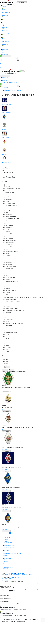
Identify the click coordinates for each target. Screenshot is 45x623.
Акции (4, 371)
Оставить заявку (4, 601)
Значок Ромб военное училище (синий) (11, 487)
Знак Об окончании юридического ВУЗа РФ (12, 467)
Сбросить (11, 369)
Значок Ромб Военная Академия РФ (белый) (12, 447)
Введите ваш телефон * (5, 598)
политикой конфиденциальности (35, 603)
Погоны (4, 35)
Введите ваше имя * (4, 595)
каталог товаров (5, 76)
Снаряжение (5, 15)
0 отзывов (4, 389)
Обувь (3, 9)
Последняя (18, 532)
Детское (4, 47)
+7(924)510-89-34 (20, 573)
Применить (5, 369)
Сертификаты (5, 41)
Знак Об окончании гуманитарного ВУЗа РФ (12, 507)
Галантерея (5, 44)
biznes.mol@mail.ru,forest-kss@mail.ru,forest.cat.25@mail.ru (19, 574)
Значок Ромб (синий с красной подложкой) (12, 527)
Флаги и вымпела (6, 23)
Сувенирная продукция (7, 20)
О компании (5, 49)
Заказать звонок (6, 56)
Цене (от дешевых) (11, 371)
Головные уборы (6, 12)
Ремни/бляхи (5, 30)
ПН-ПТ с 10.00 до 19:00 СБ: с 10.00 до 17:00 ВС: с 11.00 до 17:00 (11, 579)
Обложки (4, 38)
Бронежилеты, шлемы (7, 18)
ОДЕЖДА (4, 6)
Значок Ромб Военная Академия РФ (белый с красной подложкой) (17, 427)
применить (7, 367)
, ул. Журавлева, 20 (11, 576)
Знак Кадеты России (7, 407)
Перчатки (4, 27)
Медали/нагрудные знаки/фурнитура (10, 33)
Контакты (4, 52)
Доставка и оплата (6, 50)
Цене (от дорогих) (21, 371)
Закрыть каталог (23, 2)
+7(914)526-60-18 (10, 573)
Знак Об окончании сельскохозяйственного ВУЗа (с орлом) (16, 387)
